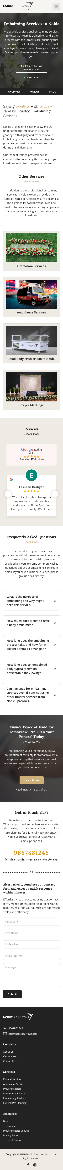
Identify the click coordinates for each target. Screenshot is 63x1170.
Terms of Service (12, 1140)
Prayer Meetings (12, 1088)
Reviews (35, 91)
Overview (14, 91)
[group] (31, 493)
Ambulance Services (14, 1084)
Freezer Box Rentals (14, 1093)
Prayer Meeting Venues (16, 1130)
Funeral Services (12, 1079)
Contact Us (9, 1061)
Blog (5, 1121)
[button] (55, 494)
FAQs (52, 91)
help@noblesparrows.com (22, 1033)
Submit (12, 994)
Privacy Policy (11, 1135)
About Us (8, 1051)
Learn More (31, 780)
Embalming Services (14, 1098)
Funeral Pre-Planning (14, 1102)
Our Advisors (10, 1056)
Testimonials (10, 1126)
